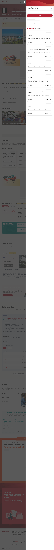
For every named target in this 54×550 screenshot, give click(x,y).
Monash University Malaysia (33, 4)
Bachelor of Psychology (33, 34)
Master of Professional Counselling (35, 91)
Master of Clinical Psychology (34, 104)
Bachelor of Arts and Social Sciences (36, 48)
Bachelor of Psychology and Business (36, 61)
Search (39, 15)
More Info (49, 25)
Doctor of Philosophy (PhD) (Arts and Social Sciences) (39, 75)
